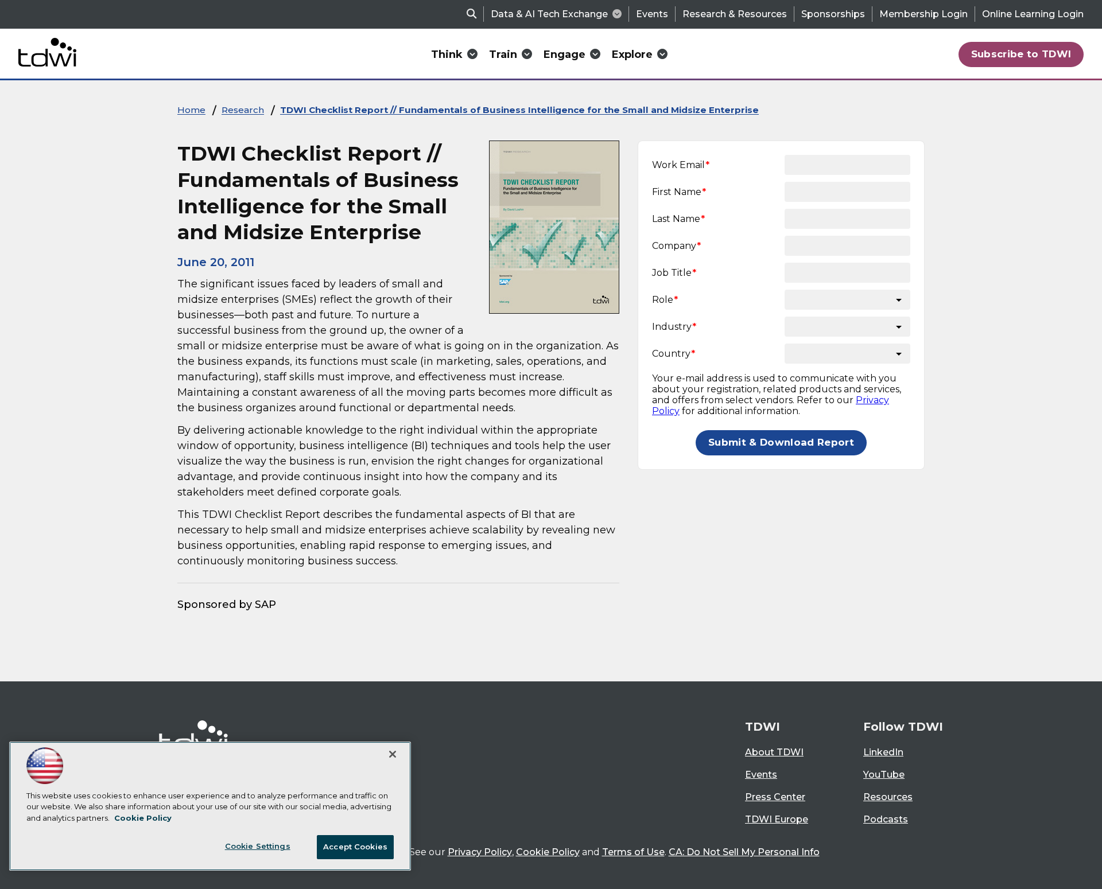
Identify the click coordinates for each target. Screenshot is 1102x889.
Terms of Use (633, 852)
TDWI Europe (776, 819)
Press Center (775, 796)
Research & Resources (734, 14)
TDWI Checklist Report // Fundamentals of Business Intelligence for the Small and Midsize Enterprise (519, 109)
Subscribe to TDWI (1021, 54)
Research (243, 109)
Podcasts (885, 819)
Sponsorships (833, 14)
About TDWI (774, 752)
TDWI (762, 727)
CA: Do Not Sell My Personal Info (744, 852)
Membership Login (923, 14)
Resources (888, 796)
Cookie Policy (548, 852)
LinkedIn (883, 752)
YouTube (884, 774)
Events (652, 14)
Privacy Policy (480, 852)
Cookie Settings (257, 846)
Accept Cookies (355, 846)
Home (191, 109)
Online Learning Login (1033, 14)
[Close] (392, 754)
